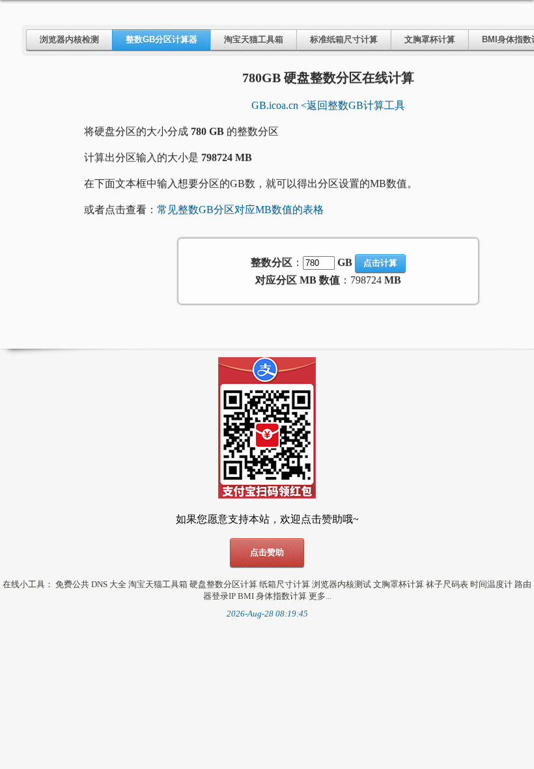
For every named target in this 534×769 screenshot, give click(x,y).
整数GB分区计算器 (161, 39)
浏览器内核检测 (69, 39)
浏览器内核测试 (341, 584)
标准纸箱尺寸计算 (344, 39)
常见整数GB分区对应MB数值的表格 (240, 209)
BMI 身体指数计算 (272, 596)
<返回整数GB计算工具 (353, 105)
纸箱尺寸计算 (284, 584)
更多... (320, 596)
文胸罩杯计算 (429, 39)
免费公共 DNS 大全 (90, 584)
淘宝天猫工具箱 (253, 39)
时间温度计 (491, 584)
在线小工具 (24, 584)
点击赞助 (267, 552)
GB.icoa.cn (274, 105)
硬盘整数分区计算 (223, 584)
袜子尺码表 (447, 584)
